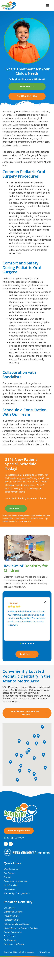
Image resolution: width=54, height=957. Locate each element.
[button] (47, 5)
